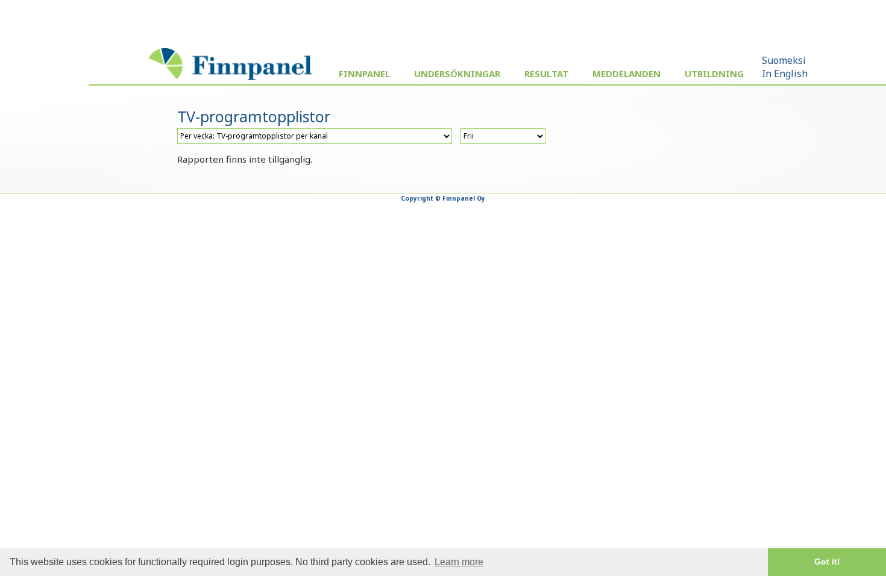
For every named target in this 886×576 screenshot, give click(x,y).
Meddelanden (626, 73)
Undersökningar (457, 73)
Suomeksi (784, 60)
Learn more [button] (459, 562)
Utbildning (714, 73)
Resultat (546, 73)
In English (785, 73)
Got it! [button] (827, 561)
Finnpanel (364, 73)
